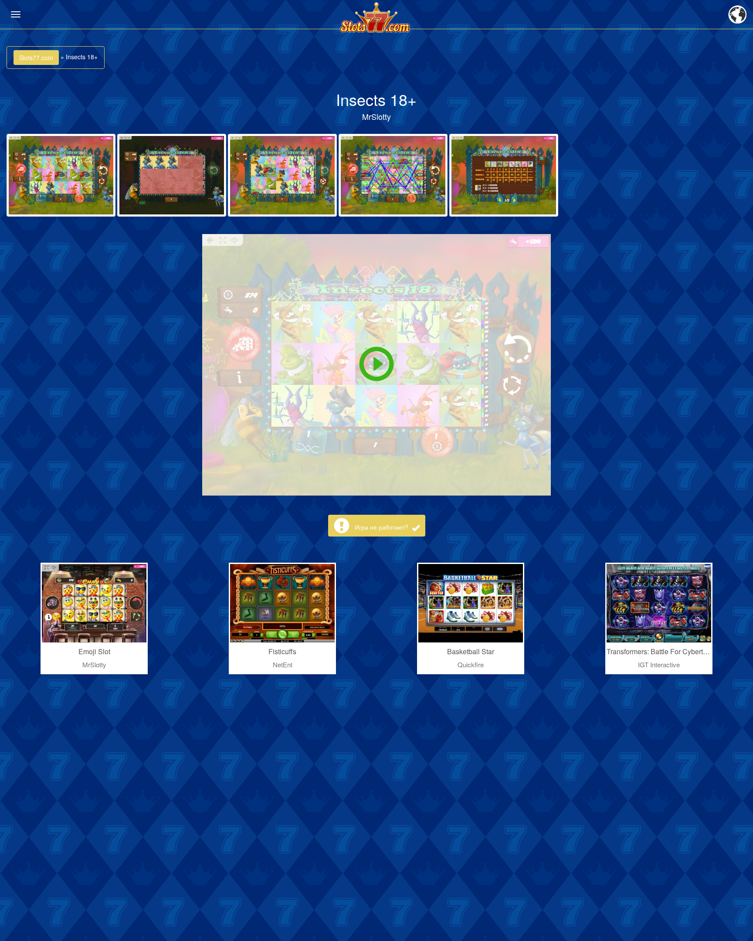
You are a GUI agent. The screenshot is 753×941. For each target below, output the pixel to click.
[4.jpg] (393, 175)
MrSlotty (376, 116)
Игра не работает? (382, 527)
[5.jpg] (503, 175)
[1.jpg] (61, 175)
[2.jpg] (171, 175)
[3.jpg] (282, 175)
